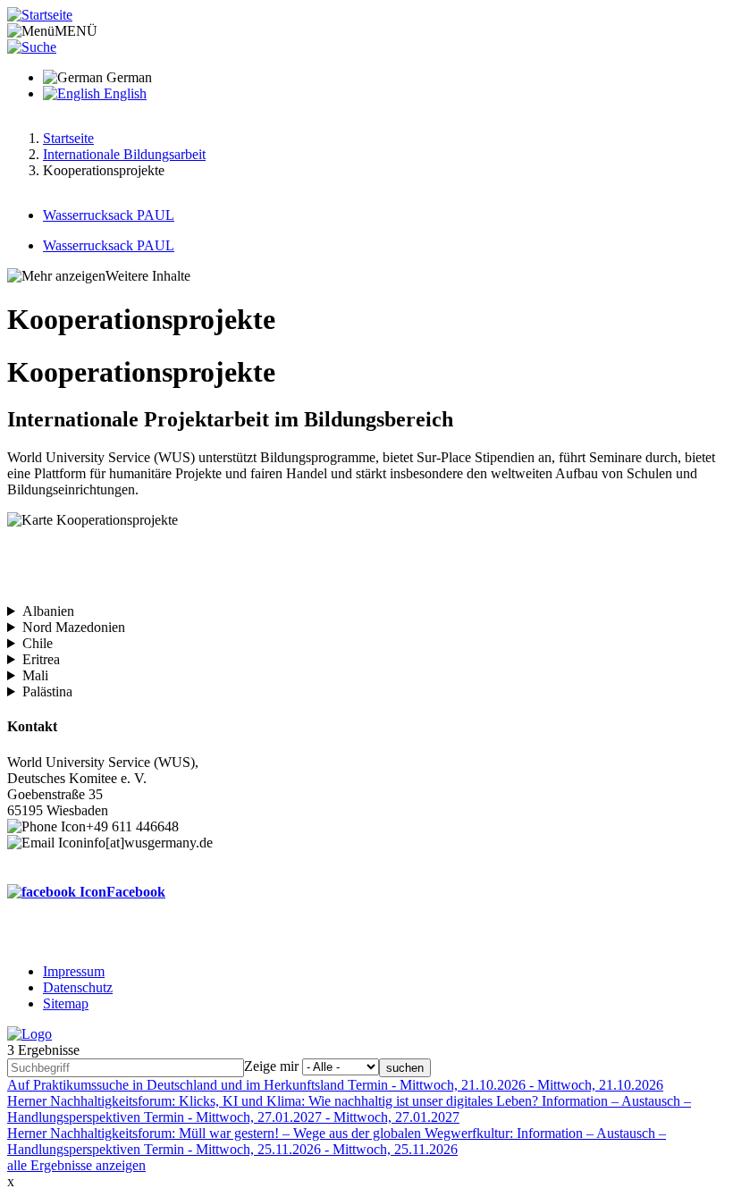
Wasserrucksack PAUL (108, 215)
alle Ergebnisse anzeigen (76, 1165)
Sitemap (65, 1003)
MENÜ (76, 30)
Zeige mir (271, 1066)
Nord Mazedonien (73, 627)
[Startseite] (39, 14)
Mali (35, 675)
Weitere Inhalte (147, 275)
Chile (37, 643)
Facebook (135, 891)
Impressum (74, 971)
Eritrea (41, 659)
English (123, 93)
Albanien (48, 611)
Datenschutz (78, 987)
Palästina (47, 691)
